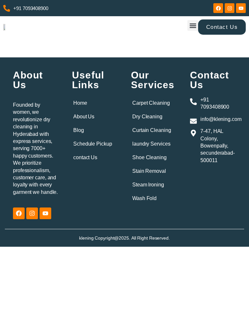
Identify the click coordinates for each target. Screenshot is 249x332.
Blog (78, 130)
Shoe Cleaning (149, 157)
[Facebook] (218, 8)
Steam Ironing (148, 184)
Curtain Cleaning (151, 130)
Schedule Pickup (92, 144)
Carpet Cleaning (151, 103)
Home (80, 103)
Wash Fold (144, 198)
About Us (83, 116)
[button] (192, 25)
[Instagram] (229, 8)
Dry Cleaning (147, 116)
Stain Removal (149, 171)
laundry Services (151, 144)
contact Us (85, 157)
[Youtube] (241, 8)
